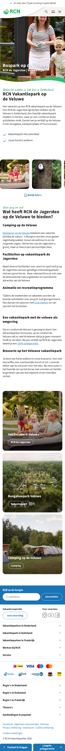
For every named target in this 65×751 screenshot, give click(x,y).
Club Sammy (41, 303)
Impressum (28, 727)
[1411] (57, 615)
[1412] (51, 615)
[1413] (44, 615)
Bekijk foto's (35, 195)
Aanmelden (51, 596)
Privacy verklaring (12, 727)
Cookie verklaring (44, 727)
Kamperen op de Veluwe (16, 233)
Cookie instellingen (13, 733)
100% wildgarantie (27, 343)
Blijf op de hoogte (13, 590)
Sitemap (44, 724)
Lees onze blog (15, 615)
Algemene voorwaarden (26, 724)
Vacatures (8, 724)
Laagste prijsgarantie (47, 747)
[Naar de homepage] (11, 11)
